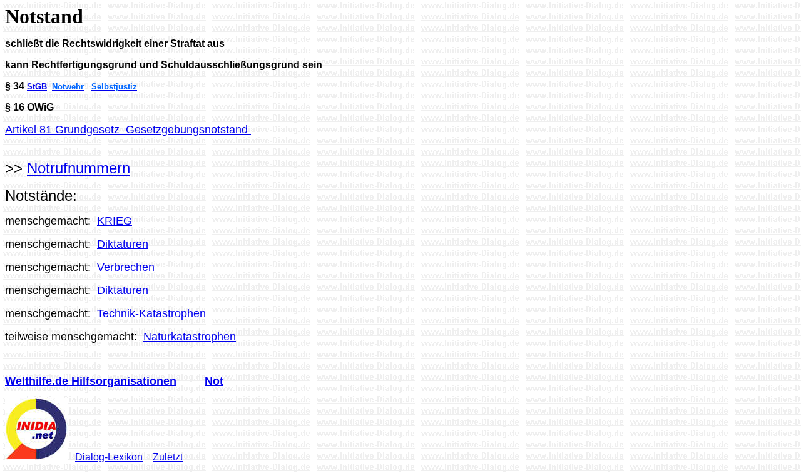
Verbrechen (126, 267)
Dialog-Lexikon (109, 457)
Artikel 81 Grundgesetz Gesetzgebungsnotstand (128, 129)
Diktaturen (122, 244)
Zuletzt (168, 457)
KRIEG (114, 221)
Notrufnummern (78, 168)
